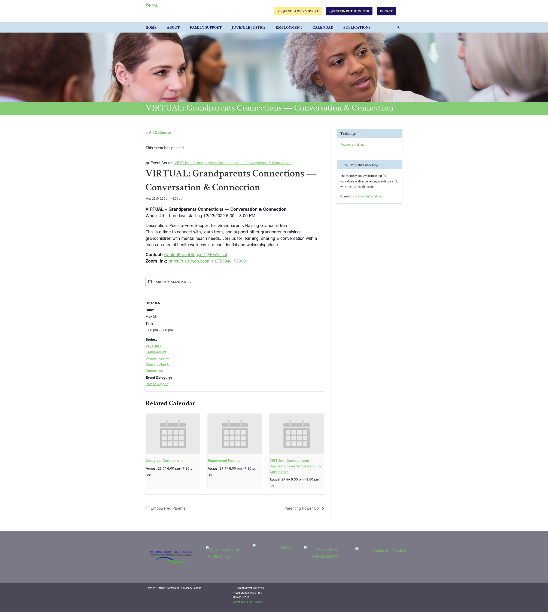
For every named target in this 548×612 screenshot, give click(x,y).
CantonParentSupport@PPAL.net (195, 254)
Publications (356, 27)
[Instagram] (388, 590)
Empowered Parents (224, 460)
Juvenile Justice (249, 27)
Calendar (323, 27)
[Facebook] (379, 590)
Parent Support (157, 383)
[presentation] (173, 434)
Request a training (352, 144)
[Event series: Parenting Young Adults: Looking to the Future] (148, 475)
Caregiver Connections (164, 460)
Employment (289, 27)
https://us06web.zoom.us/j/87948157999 (207, 261)
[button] (398, 27)
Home (151, 27)
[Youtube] (396, 590)
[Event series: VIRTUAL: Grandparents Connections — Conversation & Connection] (272, 486)
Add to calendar (170, 282)
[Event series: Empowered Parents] (210, 475)
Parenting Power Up (302, 508)
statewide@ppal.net (368, 196)
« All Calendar (158, 132)
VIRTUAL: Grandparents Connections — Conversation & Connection (157, 358)
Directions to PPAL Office (247, 601)
